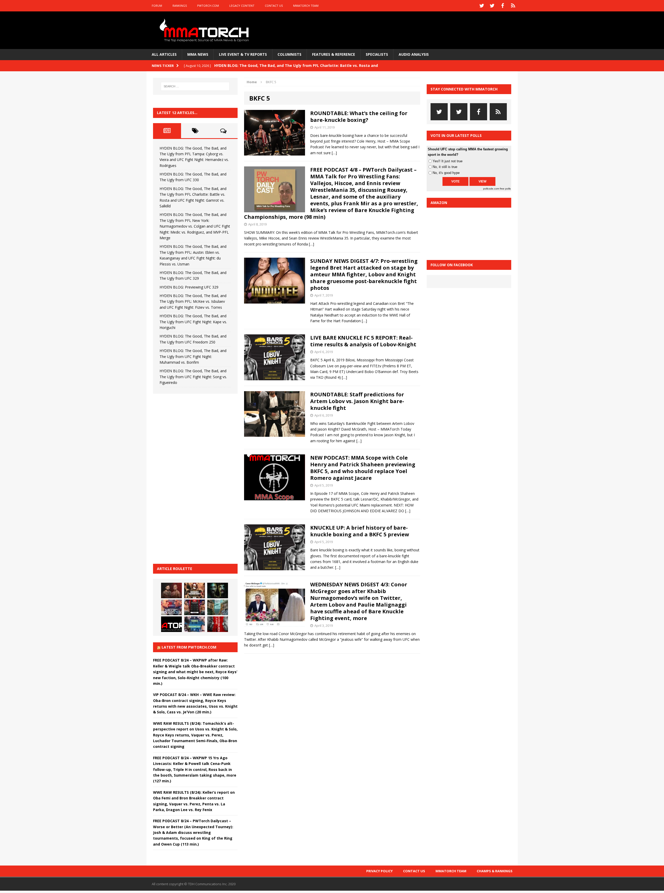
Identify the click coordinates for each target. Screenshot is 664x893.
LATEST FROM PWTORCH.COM (189, 647)
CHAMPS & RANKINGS (495, 871)
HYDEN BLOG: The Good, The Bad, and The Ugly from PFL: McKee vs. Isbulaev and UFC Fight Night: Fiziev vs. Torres (193, 301)
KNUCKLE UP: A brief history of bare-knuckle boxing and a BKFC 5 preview (359, 531)
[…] (334, 152)
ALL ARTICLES (164, 54)
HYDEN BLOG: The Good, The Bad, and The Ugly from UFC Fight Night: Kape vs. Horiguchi (193, 321)
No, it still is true (445, 167)
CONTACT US (274, 6)
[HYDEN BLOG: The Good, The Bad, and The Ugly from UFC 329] (217, 607)
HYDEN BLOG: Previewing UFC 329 (189, 287)
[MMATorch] (205, 30)
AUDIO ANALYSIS (414, 54)
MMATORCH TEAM (306, 6)
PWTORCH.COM (208, 6)
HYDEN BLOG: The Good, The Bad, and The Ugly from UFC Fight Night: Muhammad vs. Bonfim (193, 356)
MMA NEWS (197, 54)
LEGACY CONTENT (241, 6)
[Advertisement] (192, 478)
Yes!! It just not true (447, 161)
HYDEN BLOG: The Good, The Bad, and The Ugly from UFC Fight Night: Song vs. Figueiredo (193, 376)
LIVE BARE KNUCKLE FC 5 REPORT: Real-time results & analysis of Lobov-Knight (363, 341)
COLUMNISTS (289, 54)
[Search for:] (195, 86)
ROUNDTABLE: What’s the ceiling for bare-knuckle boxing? (358, 116)
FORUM (157, 6)
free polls (505, 188)
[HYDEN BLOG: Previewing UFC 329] (171, 624)
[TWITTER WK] (492, 5)
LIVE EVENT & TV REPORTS (243, 54)
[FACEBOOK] (502, 5)
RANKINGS (179, 6)
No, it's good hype (446, 173)
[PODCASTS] (513, 5)
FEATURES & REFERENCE (333, 54)
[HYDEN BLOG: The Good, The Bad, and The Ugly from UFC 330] (194, 590)
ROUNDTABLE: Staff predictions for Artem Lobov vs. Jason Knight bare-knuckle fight (357, 401)
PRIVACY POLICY (379, 871)
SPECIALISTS (377, 54)
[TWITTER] (482, 5)
